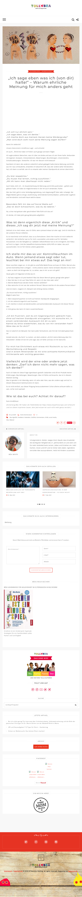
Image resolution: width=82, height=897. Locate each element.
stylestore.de (73, 871)
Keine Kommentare (26, 415)
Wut (7, 420)
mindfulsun (47, 71)
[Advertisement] (44, 111)
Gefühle (33, 417)
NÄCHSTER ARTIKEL (67, 429)
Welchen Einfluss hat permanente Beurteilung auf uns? (20, 491)
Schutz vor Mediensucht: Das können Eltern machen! (26, 731)
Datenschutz (18, 871)
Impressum (8, 871)
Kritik (46, 417)
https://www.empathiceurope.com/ (54, 405)
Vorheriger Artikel (16, 429)
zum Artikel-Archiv (41, 747)
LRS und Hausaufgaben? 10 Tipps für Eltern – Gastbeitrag (28, 727)
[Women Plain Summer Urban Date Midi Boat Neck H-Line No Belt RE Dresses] (49, 767)
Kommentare (40, 417)
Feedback (21, 417)
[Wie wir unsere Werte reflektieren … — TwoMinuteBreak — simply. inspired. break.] (33, 774)
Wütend (11, 420)
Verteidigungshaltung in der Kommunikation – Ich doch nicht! (56, 491)
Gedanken (27, 417)
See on (38, 782)
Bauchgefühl (13, 417)
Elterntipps (35, 71)
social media (52, 417)
